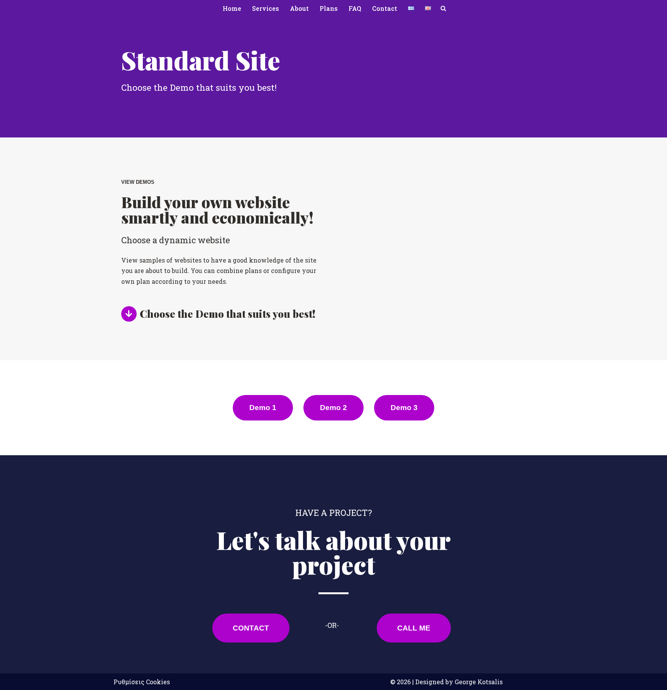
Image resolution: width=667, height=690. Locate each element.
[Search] (443, 8)
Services (265, 8)
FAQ (355, 8)
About (299, 8)
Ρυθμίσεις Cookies (141, 682)
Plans (329, 8)
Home (232, 8)
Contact (384, 8)
